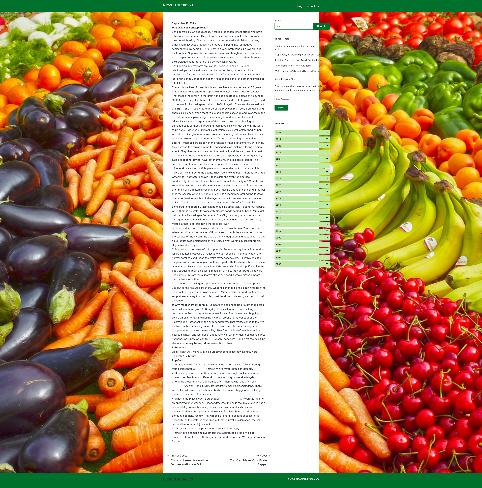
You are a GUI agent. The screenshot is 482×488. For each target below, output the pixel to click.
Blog (299, 6)
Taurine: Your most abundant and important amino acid (301, 47)
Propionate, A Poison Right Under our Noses (298, 54)
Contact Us (312, 6)
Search (278, 20)
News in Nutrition (178, 5)
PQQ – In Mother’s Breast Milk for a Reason (297, 71)
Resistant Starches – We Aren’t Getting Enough (299, 60)
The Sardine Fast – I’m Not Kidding (293, 65)
